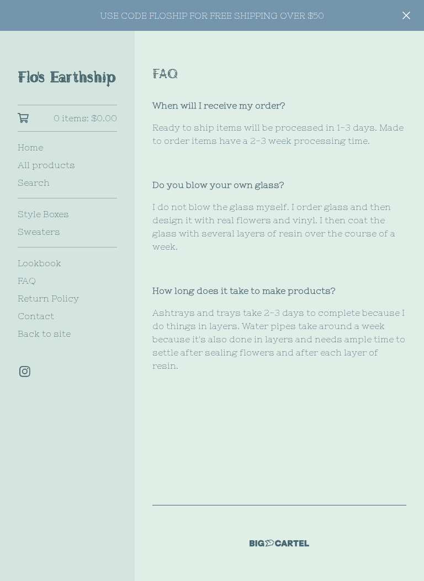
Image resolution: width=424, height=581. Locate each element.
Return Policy (48, 298)
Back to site (44, 333)
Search (34, 182)
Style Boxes (43, 214)
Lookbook (39, 263)
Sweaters (39, 231)
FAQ (27, 281)
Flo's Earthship (67, 75)
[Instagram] (25, 371)
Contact (36, 316)
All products (46, 165)
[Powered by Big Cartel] (279, 543)
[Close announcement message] (406, 15)
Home (30, 147)
